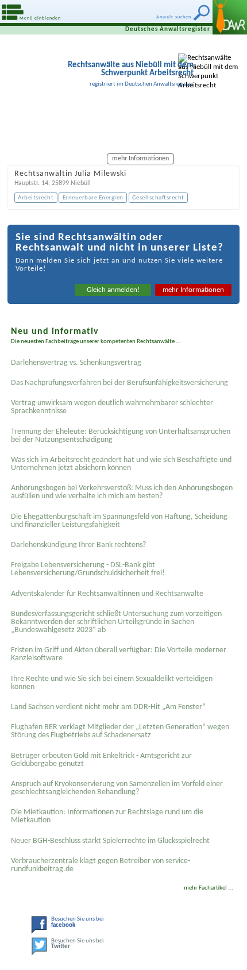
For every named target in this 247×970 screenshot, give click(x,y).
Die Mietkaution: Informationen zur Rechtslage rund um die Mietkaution (107, 816)
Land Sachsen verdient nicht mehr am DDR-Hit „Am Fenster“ (108, 707)
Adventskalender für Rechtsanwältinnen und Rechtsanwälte (107, 594)
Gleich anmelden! (113, 290)
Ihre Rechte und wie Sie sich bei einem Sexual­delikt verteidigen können (112, 683)
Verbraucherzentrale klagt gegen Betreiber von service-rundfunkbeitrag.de (100, 865)
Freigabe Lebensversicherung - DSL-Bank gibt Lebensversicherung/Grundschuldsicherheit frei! (88, 569)
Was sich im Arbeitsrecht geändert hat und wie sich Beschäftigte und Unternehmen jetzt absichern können (121, 464)
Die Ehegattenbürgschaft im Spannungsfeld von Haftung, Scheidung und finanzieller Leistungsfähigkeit (119, 521)
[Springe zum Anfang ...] (229, 952)
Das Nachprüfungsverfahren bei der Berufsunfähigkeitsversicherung (119, 383)
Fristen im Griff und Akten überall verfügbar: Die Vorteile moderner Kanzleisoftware (118, 654)
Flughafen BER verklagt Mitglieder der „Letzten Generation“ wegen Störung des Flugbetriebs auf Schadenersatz (120, 731)
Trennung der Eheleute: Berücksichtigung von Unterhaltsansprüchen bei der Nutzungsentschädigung (120, 436)
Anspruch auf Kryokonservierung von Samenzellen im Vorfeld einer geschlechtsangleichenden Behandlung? (117, 788)
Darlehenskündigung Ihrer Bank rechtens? (78, 545)
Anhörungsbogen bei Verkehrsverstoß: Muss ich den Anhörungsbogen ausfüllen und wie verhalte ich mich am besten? (122, 492)
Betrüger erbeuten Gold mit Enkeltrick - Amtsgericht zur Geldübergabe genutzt (101, 760)
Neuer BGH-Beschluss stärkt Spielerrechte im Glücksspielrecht (110, 841)
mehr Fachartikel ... (208, 888)
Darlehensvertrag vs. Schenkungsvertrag (76, 363)
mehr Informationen (193, 290)
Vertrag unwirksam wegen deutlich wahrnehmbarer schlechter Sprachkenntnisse (112, 407)
